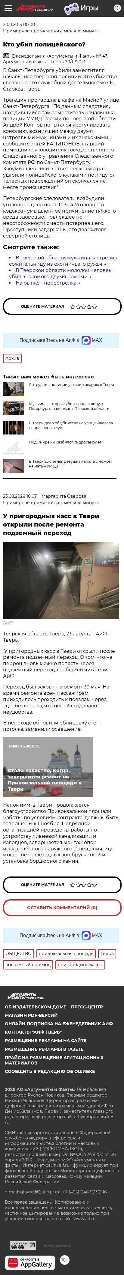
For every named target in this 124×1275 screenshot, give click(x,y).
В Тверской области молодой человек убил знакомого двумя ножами (60, 273)
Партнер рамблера (56, 1246)
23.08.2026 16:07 (20, 496)
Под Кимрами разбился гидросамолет (65, 442)
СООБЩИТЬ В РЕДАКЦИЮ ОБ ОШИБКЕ (50, 1071)
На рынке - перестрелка (46, 283)
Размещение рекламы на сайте (45, 1040)
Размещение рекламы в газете (44, 1049)
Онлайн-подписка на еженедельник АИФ (59, 1023)
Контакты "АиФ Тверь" (33, 1032)
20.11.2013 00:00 (19, 24)
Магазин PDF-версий (31, 1015)
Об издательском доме (35, 1007)
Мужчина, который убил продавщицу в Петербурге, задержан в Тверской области (69, 406)
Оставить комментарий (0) (62, 907)
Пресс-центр (87, 1007)
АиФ (8, 623)
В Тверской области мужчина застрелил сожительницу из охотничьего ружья (63, 261)
